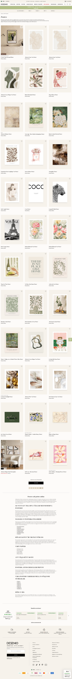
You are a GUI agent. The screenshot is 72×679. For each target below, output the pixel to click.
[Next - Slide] (68, 616)
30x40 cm (19, 583)
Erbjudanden (46, 4)
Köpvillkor (54, 648)
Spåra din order (55, 646)
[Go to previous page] (30, 488)
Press (34, 646)
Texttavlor (19, 533)
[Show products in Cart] (70, 4)
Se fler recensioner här (36, 622)
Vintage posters (20, 531)
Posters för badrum (20, 529)
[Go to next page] (42, 488)
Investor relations (36, 644)
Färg (29, 10)
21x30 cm (18, 582)
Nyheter (18, 4)
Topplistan (12, 4)
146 (40, 488)
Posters (23, 4)
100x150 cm (19, 588)
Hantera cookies (55, 656)
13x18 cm (18, 581)
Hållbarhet (35, 652)
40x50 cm (19, 585)
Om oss (34, 642)
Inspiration (60, 4)
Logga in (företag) (36, 661)
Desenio (2, 13)
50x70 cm (19, 586)
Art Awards (35, 659)
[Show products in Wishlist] (67, 4)
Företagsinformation (36, 648)
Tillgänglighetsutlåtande (37, 654)
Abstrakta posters (20, 532)
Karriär (34, 650)
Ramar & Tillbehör (38, 4)
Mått (45, 10)
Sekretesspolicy (9, 658)
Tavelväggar (53, 4)
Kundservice (54, 644)
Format (37, 10)
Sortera (52, 10)
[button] (67, 674)
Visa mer (36, 482)
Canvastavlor (29, 4)
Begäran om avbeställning (57, 654)
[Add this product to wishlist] (21, 26)
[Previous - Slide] (14, 616)
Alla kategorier (20, 10)
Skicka (15, 655)
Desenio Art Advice (55, 642)
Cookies (53, 650)
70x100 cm (19, 587)
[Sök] (65, 4)
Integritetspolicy (55, 652)
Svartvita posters (20, 530)
